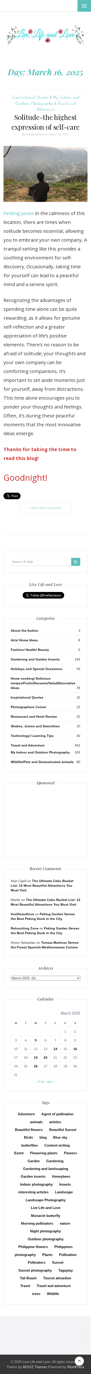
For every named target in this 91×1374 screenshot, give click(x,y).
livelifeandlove (35, 134)
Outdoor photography (45, 1239)
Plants (47, 1255)
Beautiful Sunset (62, 1130)
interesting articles (33, 1192)
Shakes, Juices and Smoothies (35, 726)
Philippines (63, 1247)
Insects (65, 1184)
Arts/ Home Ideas (24, 640)
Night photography (45, 1231)
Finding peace (19, 213)
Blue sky (60, 1137)
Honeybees (61, 1176)
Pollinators (37, 1262)
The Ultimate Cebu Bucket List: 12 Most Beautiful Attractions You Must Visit (42, 885)
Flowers (70, 1153)
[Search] (75, 562)
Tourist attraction (57, 1278)
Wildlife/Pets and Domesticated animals (42, 762)
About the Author (24, 630)
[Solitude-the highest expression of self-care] (46, 174)
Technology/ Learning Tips (32, 736)
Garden (34, 1161)
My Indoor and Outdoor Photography (40, 752)
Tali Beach (28, 1278)
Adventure (26, 1114)
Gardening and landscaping (45, 1169)
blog (43, 1137)
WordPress (75, 1367)
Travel (25, 1286)
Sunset (57, 1262)
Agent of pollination (57, 1114)
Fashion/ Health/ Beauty (30, 650)
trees (36, 1294)
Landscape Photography (46, 1200)
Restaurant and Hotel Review (34, 716)
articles (55, 1122)
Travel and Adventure (28, 745)
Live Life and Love (45, 1208)
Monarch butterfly (45, 1216)
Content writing (57, 1145)
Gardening (54, 1161)
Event (19, 1153)
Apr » (51, 1081)
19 (36, 1057)
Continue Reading (45, 508)
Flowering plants (43, 1153)
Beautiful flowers (29, 1130)
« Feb (40, 1081)
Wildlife (53, 1294)
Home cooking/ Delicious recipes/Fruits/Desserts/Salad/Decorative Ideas (43, 683)
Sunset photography (35, 1270)
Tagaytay (65, 1270)
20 (45, 1057)
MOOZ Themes (35, 1367)
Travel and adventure (54, 1286)
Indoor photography (36, 1184)
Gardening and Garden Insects (35, 659)
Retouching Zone (24, 928)
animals (36, 1122)
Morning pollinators (37, 1223)
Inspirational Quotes (30, 97)
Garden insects (33, 1176)
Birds (28, 1137)
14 (55, 1049)
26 (36, 1066)
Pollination (68, 1255)
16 (75, 1049)
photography (25, 1255)
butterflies (29, 1145)
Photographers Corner (28, 707)
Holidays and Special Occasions (36, 669)
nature (65, 1223)
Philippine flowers (33, 1247)
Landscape (64, 1192)
